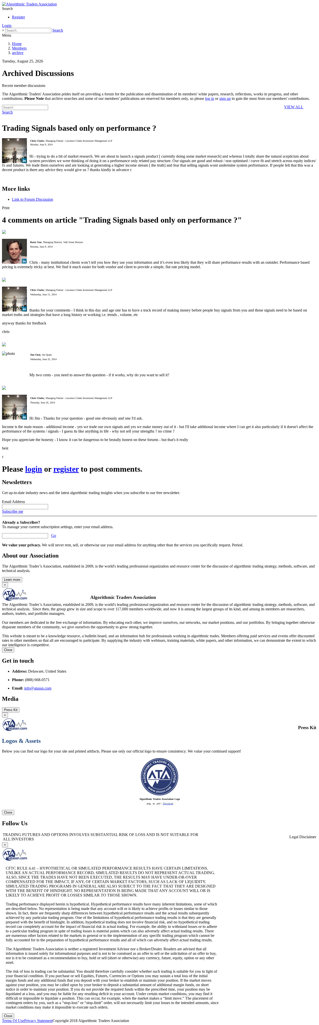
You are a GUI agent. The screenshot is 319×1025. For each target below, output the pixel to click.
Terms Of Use (13, 1021)
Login (6, 25)
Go (53, 535)
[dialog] (159, 763)
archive (17, 53)
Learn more (12, 579)
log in (209, 98)
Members (19, 48)
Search (57, 30)
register (66, 468)
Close (8, 650)
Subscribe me (12, 511)
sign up (225, 98)
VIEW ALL (293, 107)
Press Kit (10, 710)
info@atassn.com (37, 688)
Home (17, 44)
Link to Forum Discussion (32, 199)
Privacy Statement (38, 1021)
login (33, 468)
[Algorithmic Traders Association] (29, 4)
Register (18, 17)
